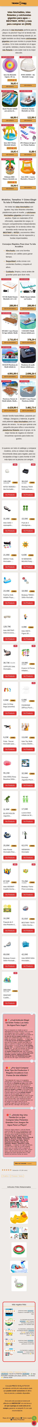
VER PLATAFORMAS (10, 308)
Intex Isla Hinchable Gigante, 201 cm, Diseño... (10, 76)
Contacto (17, 1418)
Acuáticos (6, 1176)
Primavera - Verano (17, 1176)
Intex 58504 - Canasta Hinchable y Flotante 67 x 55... (28, 178)
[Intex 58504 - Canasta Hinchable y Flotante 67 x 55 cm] (28, 167)
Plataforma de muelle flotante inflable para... (28, 366)
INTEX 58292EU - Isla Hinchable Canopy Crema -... (28, 76)
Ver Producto (10, 495)
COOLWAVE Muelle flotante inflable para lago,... (27, 332)
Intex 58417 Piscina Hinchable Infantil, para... (10, 144)
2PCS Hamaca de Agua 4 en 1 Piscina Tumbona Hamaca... (28, 144)
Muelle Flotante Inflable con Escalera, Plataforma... (27, 298)
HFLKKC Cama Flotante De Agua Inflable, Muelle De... (10, 332)
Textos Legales (27, 1418)
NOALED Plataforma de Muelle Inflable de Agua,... (10, 366)
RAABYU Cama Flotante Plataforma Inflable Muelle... (28, 400)
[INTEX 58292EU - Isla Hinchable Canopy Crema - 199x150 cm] (28, 65)
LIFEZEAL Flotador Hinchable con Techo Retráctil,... (28, 110)
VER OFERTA (10, 86)
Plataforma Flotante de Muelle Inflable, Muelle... (10, 400)
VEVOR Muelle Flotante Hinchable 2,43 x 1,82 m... (10, 298)
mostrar (29, 1163)
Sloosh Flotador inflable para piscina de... (10, 110)
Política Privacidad (18, 1419)
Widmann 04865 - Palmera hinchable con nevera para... (10, 178)
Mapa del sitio (7, 1418)
